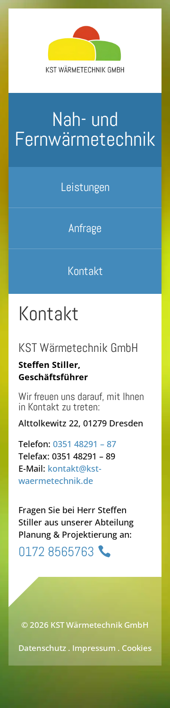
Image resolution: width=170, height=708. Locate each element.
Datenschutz (42, 647)
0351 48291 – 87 (84, 444)
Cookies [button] (137, 647)
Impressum (94, 647)
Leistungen (85, 187)
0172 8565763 (56, 551)
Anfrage (85, 228)
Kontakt (85, 271)
